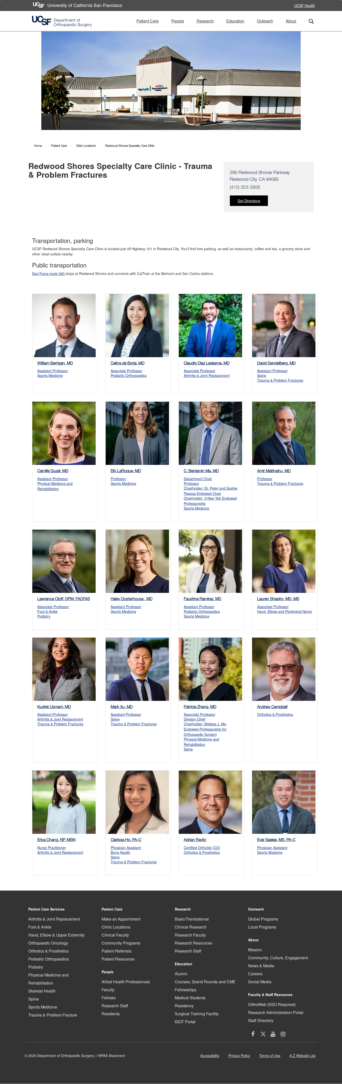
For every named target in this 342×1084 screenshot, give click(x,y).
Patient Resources (118, 959)
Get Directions (249, 200)
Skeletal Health (42, 991)
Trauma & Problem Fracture (52, 1015)
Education (235, 21)
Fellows (109, 998)
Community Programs (121, 943)
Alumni (181, 974)
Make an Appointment (121, 919)
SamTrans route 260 (49, 273)
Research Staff (115, 1006)
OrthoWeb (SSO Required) (272, 1004)
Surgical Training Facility (197, 1014)
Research (205, 21)
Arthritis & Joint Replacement (54, 919)
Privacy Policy (240, 1057)
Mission (255, 950)
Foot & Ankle (39, 927)
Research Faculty (190, 935)
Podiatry (35, 967)
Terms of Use (270, 1057)
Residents (111, 1014)
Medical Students (190, 998)
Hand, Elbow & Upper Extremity (56, 935)
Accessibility (210, 1057)
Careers (255, 974)
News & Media (261, 966)
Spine (33, 999)
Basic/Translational (192, 919)
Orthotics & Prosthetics (48, 951)
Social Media (259, 982)
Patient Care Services (46, 909)
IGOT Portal (185, 1022)
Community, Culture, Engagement (278, 958)
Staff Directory (260, 1020)
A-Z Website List (303, 1057)
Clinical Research (191, 927)
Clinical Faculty (115, 935)
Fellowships (185, 990)
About (291, 21)
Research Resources (193, 943)
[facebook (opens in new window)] (253, 1035)
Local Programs (262, 927)
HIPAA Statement (111, 1055)
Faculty (108, 990)
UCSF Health (304, 5)
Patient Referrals (116, 951)
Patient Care (147, 21)
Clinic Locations (86, 145)
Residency (184, 1006)
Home (38, 145)
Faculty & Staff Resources (270, 994)
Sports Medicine (42, 1007)
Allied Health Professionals (126, 982)
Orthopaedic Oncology (48, 943)
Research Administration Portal (275, 1012)
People (177, 21)
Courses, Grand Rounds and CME (205, 982)
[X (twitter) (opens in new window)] (263, 1035)
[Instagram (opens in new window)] (283, 1035)
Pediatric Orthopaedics (48, 959)
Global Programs (263, 919)
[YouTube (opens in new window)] (273, 1035)
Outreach (265, 21)
